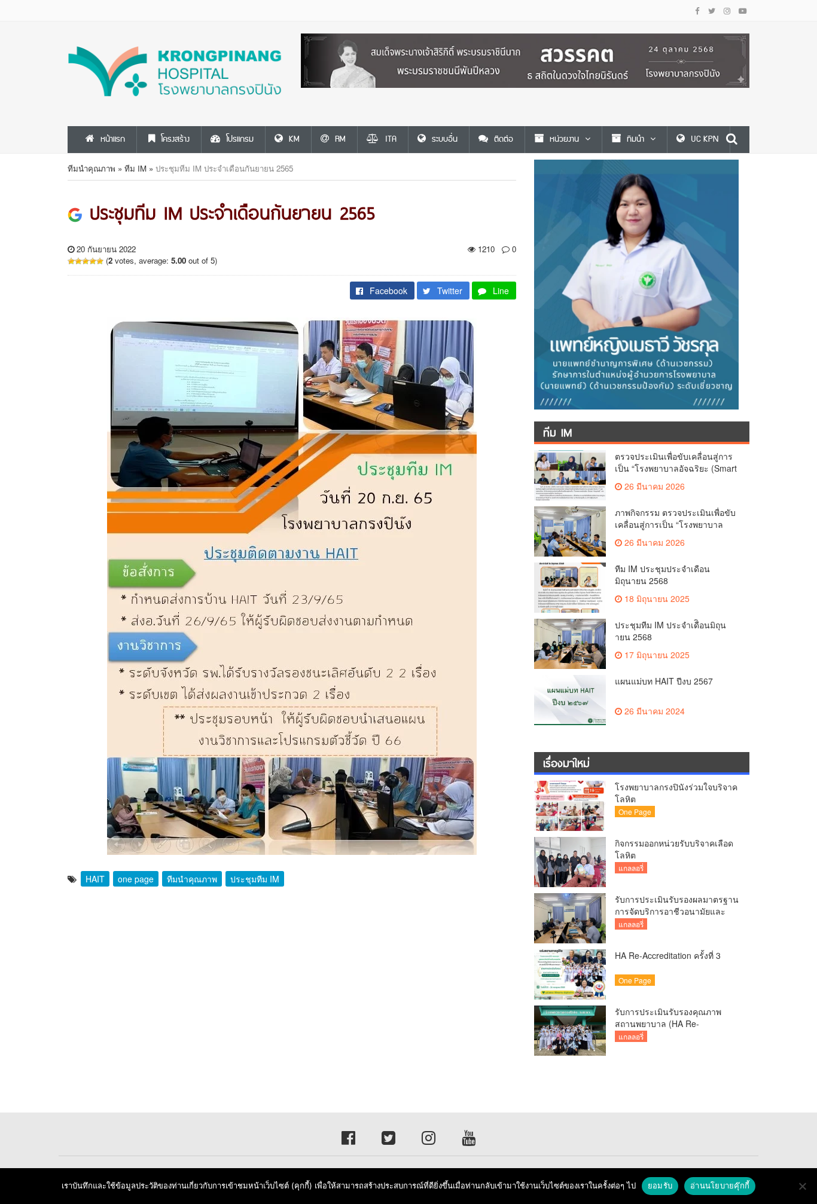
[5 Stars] (99, 261)
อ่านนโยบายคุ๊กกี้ (719, 1185)
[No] (802, 1186)
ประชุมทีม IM (254, 879)
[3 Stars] (85, 261)
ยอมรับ (660, 1185)
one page (136, 879)
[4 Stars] (92, 261)
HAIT (95, 879)
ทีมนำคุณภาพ (91, 168)
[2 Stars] (78, 261)
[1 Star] (71, 261)
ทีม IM (135, 168)
